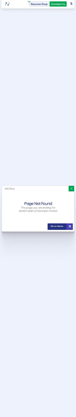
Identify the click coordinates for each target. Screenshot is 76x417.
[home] (7, 4)
